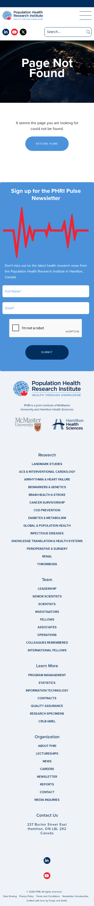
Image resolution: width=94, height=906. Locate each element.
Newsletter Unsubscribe (75, 896)
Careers (47, 769)
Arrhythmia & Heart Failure (47, 479)
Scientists (47, 604)
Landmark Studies (47, 464)
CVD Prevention (47, 510)
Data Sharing (10, 896)
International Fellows (47, 650)
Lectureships (47, 754)
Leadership (47, 589)
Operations (47, 635)
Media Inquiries (47, 800)
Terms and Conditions (48, 896)
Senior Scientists (47, 596)
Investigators (47, 612)
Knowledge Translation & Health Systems (47, 541)
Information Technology (47, 690)
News (47, 761)
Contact (47, 792)
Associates (47, 627)
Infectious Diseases (47, 533)
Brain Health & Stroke (47, 495)
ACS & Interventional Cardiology (47, 472)
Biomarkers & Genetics (47, 487)
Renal (47, 556)
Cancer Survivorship (47, 503)
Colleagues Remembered (47, 643)
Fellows (47, 619)
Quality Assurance (47, 706)
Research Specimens (47, 714)
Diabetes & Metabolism (47, 518)
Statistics (47, 683)
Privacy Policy (26, 896)
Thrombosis (47, 564)
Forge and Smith (58, 900)
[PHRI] (36, 15)
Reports (47, 784)
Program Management (47, 675)
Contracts (47, 698)
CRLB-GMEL (47, 721)
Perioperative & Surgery (47, 549)
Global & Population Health (47, 526)
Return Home (47, 143)
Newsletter (47, 777)
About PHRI (47, 746)
